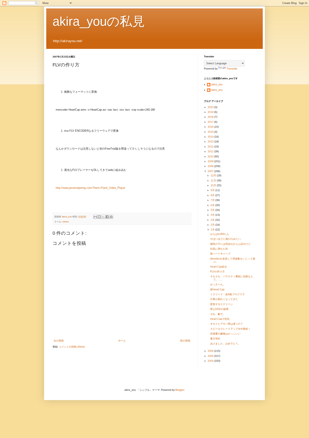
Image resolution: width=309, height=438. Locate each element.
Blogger (179, 389)
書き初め (215, 338)
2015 (211, 131)
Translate (232, 68)
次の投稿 (59, 340)
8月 (213, 195)
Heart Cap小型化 (220, 318)
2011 (211, 151)
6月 (213, 205)
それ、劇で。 (217, 314)
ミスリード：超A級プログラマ (227, 294)
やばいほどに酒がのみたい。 (226, 238)
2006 (211, 351)
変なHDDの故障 (219, 309)
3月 (213, 219)
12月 (214, 175)
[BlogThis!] (99, 217)
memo (65, 221)
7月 (213, 200)
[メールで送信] (95, 217)
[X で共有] (103, 217)
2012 (211, 146)
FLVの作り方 (217, 271)
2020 (211, 107)
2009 (211, 161)
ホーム (122, 340)
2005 (211, 356)
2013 (211, 141)
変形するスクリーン (221, 304)
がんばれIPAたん (219, 234)
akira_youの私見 (99, 21)
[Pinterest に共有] (111, 217)
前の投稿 (185, 340)
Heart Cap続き (218, 266)
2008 (211, 166)
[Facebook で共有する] (107, 217)
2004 (211, 360)
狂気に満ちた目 (219, 248)
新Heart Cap (217, 289)
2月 (213, 224)
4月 (213, 214)
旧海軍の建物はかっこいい (225, 333)
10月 (214, 185)
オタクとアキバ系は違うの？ (226, 323)
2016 (211, 126)
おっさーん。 (217, 284)
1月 (213, 229)
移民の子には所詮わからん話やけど (230, 243)
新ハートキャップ (220, 253)
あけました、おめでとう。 (225, 343)
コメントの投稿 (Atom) (72, 346)
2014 (211, 136)
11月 (214, 180)
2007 (211, 171)
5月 (213, 210)
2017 (211, 122)
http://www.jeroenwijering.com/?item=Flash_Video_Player (90, 187)
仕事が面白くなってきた (224, 299)
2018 (211, 116)
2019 (211, 112)
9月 (213, 190)
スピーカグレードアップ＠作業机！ (230, 328)
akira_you (217, 84)
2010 (211, 156)
